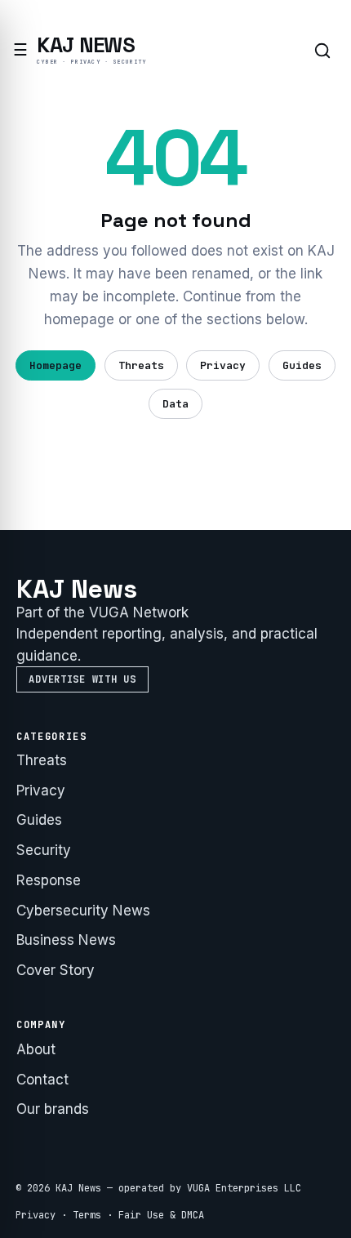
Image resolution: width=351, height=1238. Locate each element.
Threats (141, 365)
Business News (66, 940)
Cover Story (55, 970)
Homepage (55, 365)
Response (48, 880)
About (36, 1049)
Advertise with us (82, 679)
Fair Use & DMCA (161, 1215)
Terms (87, 1215)
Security (43, 850)
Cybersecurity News (83, 910)
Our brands (52, 1109)
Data (175, 404)
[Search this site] (322, 50)
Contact (42, 1079)
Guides (302, 365)
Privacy (223, 365)
